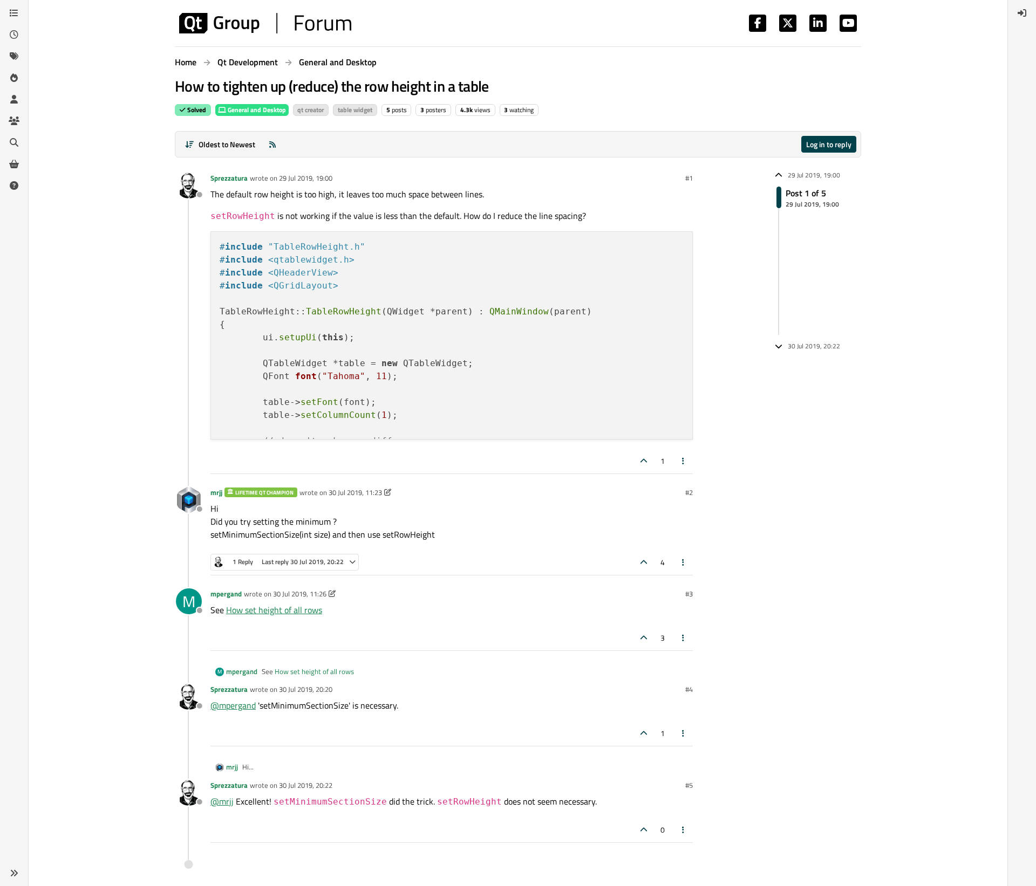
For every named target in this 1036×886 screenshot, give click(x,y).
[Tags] (14, 56)
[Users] (14, 99)
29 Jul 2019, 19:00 (305, 178)
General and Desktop (256, 110)
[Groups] (14, 120)
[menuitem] (1022, 13)
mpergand (226, 593)
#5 (689, 785)
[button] (14, 873)
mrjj (216, 492)
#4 (689, 689)
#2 (689, 492)
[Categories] (14, 13)
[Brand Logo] (265, 23)
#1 (689, 178)
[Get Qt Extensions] (14, 164)
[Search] (14, 142)
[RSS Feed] (272, 144)
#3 (689, 593)
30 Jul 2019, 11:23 (355, 492)
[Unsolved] (14, 185)
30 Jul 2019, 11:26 (299, 593)
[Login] (1022, 13)
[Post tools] (683, 460)
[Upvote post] (643, 460)
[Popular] (14, 77)
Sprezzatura (229, 178)
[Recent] (14, 34)
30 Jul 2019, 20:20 (305, 689)
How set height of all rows (274, 609)
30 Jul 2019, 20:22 (305, 785)
